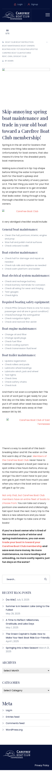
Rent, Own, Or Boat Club (14, 56)
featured (26, 52)
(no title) (11, 599)
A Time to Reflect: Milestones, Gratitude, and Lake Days (22, 621)
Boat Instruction (25, 42)
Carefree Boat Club (12, 52)
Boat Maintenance (11, 45)
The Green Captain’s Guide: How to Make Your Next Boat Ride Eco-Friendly (28, 635)
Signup (34, 4)
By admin (9, 60)
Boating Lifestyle (29, 49)
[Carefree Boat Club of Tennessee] (16, 15)
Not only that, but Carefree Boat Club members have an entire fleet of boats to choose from (26, 499)
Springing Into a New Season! (22, 647)
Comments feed (15, 723)
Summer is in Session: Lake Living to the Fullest (27, 608)
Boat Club (10, 42)
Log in (9, 710)
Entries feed (12, 716)
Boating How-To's (11, 49)
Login (20, 4)
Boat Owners (28, 45)
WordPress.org (14, 729)
